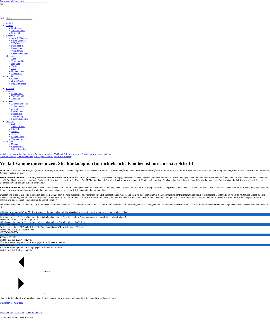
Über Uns (10, 56)
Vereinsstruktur (18, 61)
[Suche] (34, 18)
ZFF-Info (15, 43)
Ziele (13, 58)
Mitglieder (15, 63)
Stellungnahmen (18, 41)
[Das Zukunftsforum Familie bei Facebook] (0, 305)
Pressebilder (16, 48)
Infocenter (10, 35)
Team (13, 68)
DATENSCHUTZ (34, 312)
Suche (2, 18)
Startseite (10, 23)
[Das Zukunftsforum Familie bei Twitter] (0, 308)
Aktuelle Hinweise (19, 38)
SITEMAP (19, 312)
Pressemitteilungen (19, 53)
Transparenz (16, 73)
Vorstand (15, 66)
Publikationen (17, 46)
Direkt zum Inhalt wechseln (12, 1)
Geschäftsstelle (17, 81)
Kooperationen (17, 71)
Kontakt (9, 76)
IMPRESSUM (6, 312)
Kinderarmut (16, 28)
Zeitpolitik (15, 33)
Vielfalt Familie (18, 30)
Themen (9, 25)
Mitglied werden (18, 84)
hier (1, 207)
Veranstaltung (17, 51)
